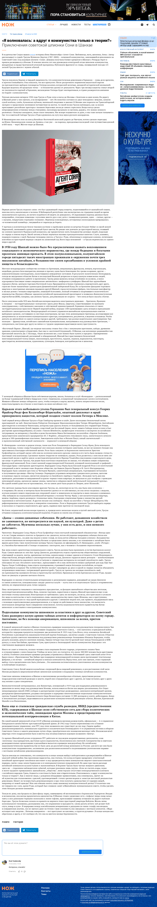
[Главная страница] (8, 25)
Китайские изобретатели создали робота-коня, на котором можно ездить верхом (136, 98)
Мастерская (99, 24)
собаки (123, 38)
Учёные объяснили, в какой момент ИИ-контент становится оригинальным (137, 54)
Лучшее (64, 24)
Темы (44, 894)
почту (127, 898)
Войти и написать (90, 852)
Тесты (87, 24)
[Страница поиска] (154, 24)
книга (32, 54)
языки (123, 72)
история (19, 822)
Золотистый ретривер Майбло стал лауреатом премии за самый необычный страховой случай (137, 43)
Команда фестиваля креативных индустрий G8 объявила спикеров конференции (136, 66)
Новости (76, 24)
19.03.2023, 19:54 (15, 864)
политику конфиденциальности (93, 902)
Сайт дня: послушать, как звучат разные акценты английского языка (137, 76)
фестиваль (125, 61)
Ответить (12, 871)
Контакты (46, 891)
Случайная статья (109, 24)
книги (4, 34)
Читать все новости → (132, 105)
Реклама (45, 888)
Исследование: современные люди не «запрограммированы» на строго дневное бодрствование (137, 87)
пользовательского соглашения (121, 900)
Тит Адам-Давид (16, 34)
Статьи (50, 24)
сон (122, 81)
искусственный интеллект (132, 49)
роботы (123, 93)
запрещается (85, 896)
